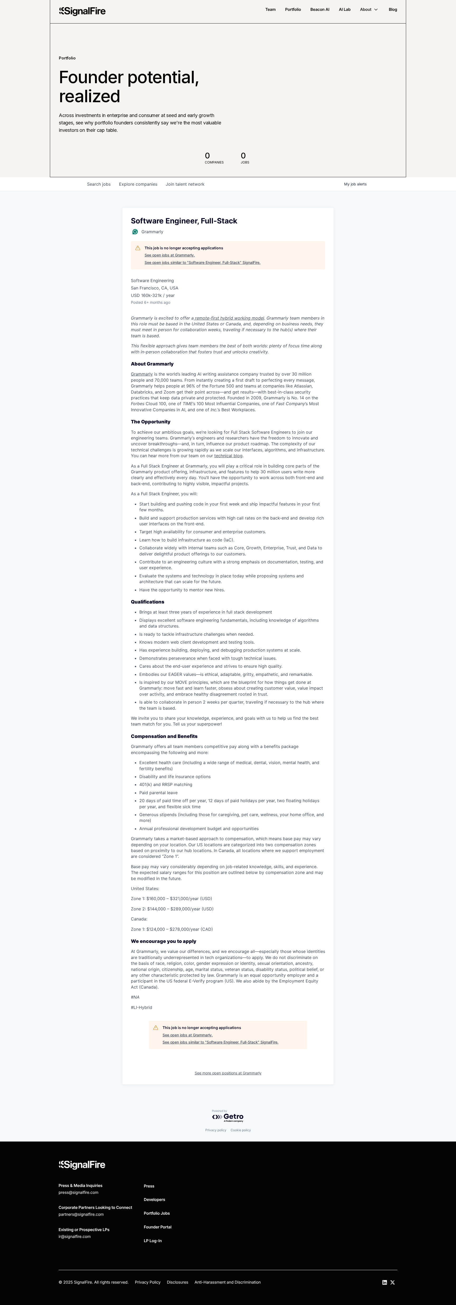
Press (149, 1186)
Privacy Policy (147, 1282)
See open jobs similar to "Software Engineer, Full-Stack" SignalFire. (202, 262)
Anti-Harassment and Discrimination (227, 1282)
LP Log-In (153, 1240)
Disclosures (177, 1282)
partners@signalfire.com (81, 1214)
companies (138, 184)
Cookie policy (241, 1130)
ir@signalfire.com (75, 1236)
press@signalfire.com (78, 1192)
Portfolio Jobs (157, 1213)
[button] (369, 9)
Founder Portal (158, 1226)
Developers (154, 1199)
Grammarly (142, 374)
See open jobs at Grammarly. (170, 255)
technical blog (228, 455)
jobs (99, 184)
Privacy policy (215, 1130)
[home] (82, 11)
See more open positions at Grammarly (228, 1073)
